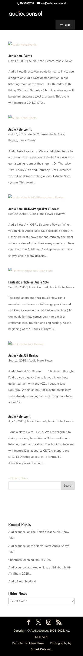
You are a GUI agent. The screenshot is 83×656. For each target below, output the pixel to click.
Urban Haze (36, 643)
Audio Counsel (38, 134)
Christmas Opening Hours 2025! (29, 560)
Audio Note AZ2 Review (23, 355)
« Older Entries (18, 478)
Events (49, 61)
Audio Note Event (19, 416)
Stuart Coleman (41, 649)
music (59, 61)
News (69, 61)
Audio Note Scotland (22, 581)
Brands (69, 421)
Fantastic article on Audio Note (28, 282)
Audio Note (36, 61)
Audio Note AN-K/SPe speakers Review (33, 208)
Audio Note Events (20, 55)
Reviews (59, 214)
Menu (67, 25)
